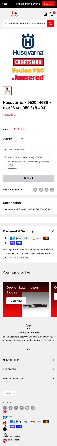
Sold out (28, 178)
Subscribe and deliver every (21, 157)
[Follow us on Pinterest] (22, 408)
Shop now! (48, 4)
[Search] (50, 23)
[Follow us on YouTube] (27, 408)
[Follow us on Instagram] (16, 408)
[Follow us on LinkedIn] (33, 408)
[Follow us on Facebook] (5, 408)
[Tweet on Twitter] (46, 189)
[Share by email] (52, 189)
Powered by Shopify (11, 440)
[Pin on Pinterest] (41, 189)
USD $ (7, 393)
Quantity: (7, 138)
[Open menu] (4, 14)
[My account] (45, 14)
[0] (51, 14)
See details (12, 169)
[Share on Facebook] (35, 189)
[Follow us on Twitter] (10, 408)
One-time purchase (17, 149)
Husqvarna (9, 115)
